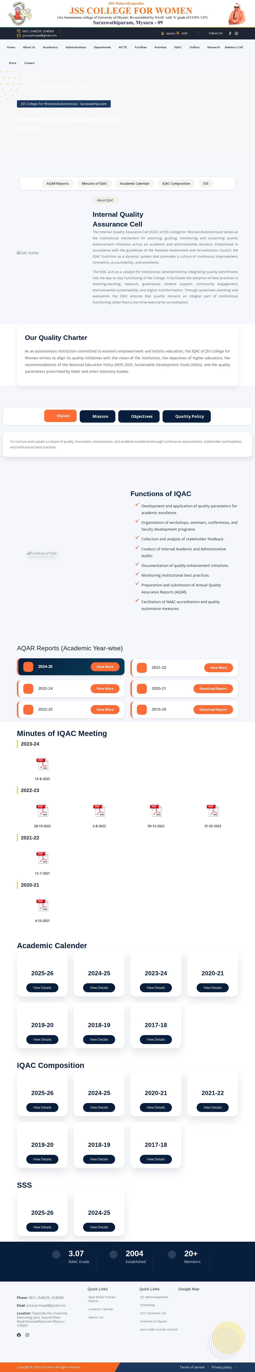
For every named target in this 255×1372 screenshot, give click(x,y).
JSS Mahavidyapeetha (154, 1297)
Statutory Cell (234, 47)
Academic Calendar (134, 183)
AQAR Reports (58, 183)
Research (213, 47)
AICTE (123, 47)
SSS (206, 183)
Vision (63, 415)
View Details (42, 987)
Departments (102, 47)
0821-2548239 (32, 31)
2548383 (48, 31)
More (12, 63)
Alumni (170, 33)
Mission (99, 416)
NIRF (184, 33)
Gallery (194, 47)
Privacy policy (222, 1367)
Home (11, 47)
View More (105, 666)
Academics (50, 47)
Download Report (213, 688)
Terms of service (192, 1367)
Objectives (141, 416)
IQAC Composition (176, 183)
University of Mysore (153, 1321)
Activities (160, 47)
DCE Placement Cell (153, 1313)
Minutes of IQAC (94, 183)
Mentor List (95, 1317)
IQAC (178, 47)
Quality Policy (189, 416)
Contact (29, 63)
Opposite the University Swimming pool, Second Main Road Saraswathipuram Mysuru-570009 (42, 1319)
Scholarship (147, 1305)
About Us (29, 47)
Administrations (76, 47)
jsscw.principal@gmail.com (40, 35)
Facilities (141, 47)
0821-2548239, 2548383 (46, 1297)
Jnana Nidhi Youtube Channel (159, 1329)
